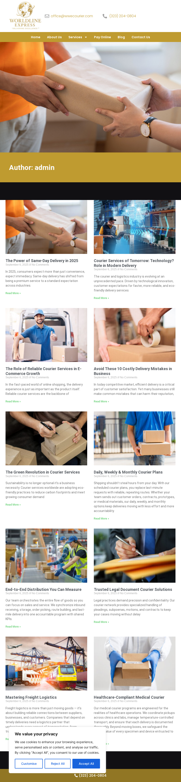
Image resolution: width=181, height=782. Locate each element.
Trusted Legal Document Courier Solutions (133, 589)
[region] (57, 750)
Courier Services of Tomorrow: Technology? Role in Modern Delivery (134, 263)
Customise (29, 763)
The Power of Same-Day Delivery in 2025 (42, 260)
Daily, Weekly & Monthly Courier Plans (128, 472)
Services (75, 37)
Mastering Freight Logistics (31, 697)
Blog (121, 37)
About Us (54, 37)
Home (35, 37)
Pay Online (102, 37)
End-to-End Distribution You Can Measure (43, 589)
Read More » (13, 293)
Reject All (57, 763)
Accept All (86, 763)
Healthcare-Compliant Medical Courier (129, 697)
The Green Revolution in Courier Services (43, 472)
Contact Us (141, 37)
